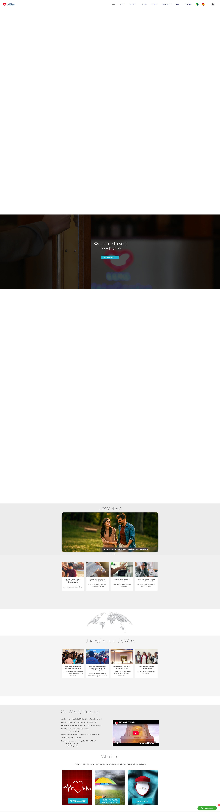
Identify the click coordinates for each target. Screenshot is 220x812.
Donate (154, 4)
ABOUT (122, 4)
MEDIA (144, 4)
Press (177, 4)
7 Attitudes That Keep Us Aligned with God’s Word (122, 549)
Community (166, 4)
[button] (212, 4)
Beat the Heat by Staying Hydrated (122, 580)
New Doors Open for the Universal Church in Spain (73, 667)
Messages (133, 4)
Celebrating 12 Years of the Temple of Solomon (121, 667)
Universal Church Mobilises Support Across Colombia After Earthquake (97, 668)
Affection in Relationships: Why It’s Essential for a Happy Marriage (73, 581)
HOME (114, 4)
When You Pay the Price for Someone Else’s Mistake (146, 580)
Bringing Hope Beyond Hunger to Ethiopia (146, 667)
